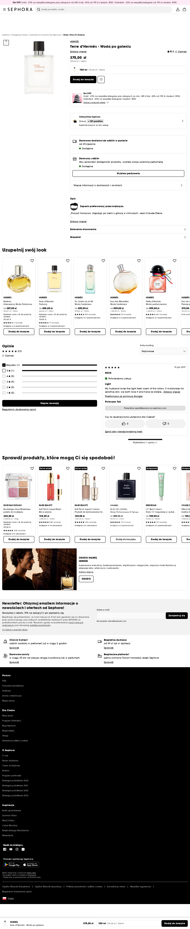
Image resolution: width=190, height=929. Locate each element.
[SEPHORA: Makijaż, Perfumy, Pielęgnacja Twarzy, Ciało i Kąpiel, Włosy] (20, 9)
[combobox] (164, 351)
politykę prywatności (40, 625)
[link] (49, 403)
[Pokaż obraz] (6, 42)
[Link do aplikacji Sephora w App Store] (30, 864)
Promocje (32, 875)
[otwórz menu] (4, 9)
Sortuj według (147, 345)
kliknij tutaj (31, 873)
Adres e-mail (103, 610)
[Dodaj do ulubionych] (32, 260)
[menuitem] (177, 9)
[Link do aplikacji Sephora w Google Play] (12, 864)
